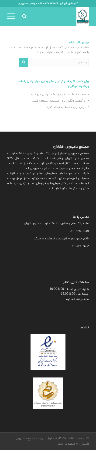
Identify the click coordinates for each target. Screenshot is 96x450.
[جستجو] (23, 16)
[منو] (12, 16)
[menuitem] (23, 16)
